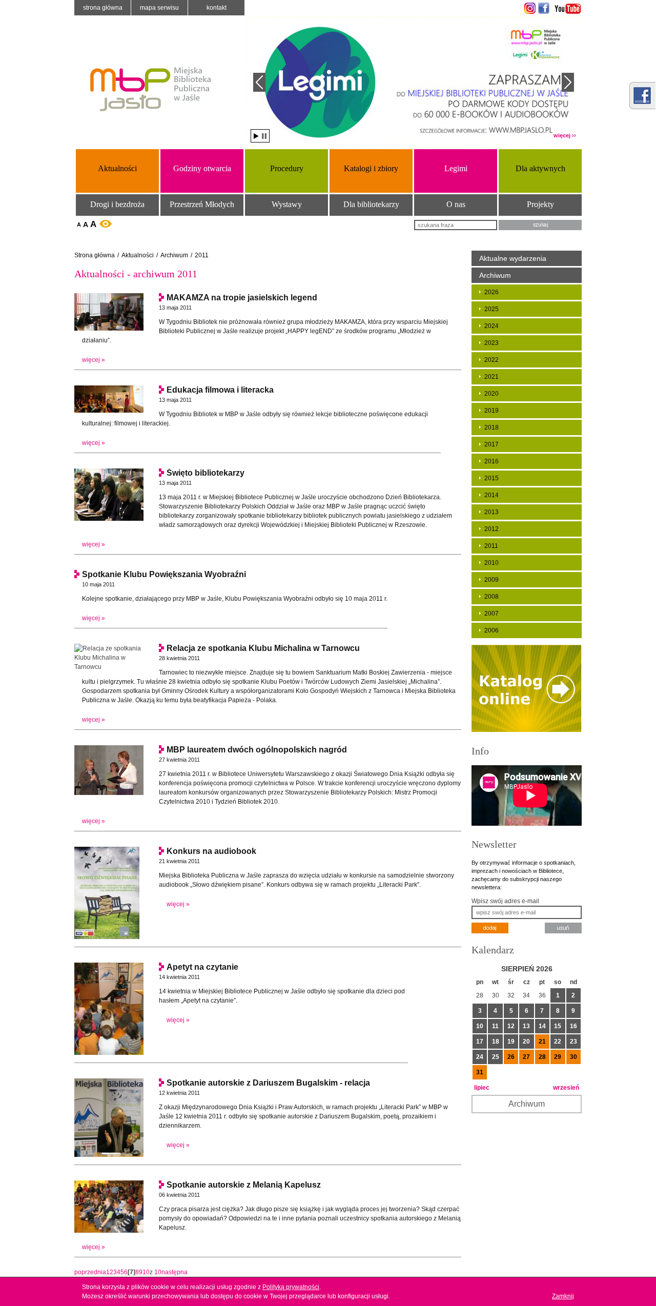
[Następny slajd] (568, 82)
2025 (491, 309)
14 (542, 1026)
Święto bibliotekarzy (205, 472)
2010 (491, 562)
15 (557, 1026)
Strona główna (102, 7)
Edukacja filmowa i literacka (220, 389)
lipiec (481, 1087)
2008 (491, 596)
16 (573, 1026)
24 (479, 1056)
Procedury (286, 168)
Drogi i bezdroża (117, 204)
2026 (491, 292)
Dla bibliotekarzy (371, 204)
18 (495, 1041)
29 (557, 1056)
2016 (491, 461)
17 (479, 1041)
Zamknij (563, 1296)
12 (511, 1026)
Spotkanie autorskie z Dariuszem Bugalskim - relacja (268, 1082)
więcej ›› (565, 135)
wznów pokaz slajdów (256, 136)
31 (479, 1072)
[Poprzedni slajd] (259, 82)
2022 (491, 359)
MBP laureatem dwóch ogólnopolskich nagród (257, 749)
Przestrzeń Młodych (202, 204)
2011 (202, 255)
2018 (491, 427)
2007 (491, 613)
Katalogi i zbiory (371, 168)
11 (495, 1026)
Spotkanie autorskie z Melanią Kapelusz (244, 1184)
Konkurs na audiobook (211, 851)
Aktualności (117, 168)
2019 (491, 410)
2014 (491, 495)
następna (174, 1272)
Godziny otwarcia (202, 168)
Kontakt (217, 7)
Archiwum (174, 255)
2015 (491, 478)
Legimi (455, 168)
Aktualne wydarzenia (512, 258)
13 (526, 1026)
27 (526, 1056)
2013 (491, 512)
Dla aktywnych (540, 168)
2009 (491, 579)
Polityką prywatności (290, 1287)
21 (542, 1041)
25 (495, 1056)
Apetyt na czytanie (202, 967)
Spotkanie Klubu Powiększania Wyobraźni (164, 574)
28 (542, 1056)
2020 (491, 393)
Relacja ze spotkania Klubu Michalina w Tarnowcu (263, 648)
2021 (491, 376)
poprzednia (90, 1272)
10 (146, 1272)
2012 (491, 529)
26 (511, 1056)
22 (557, 1041)
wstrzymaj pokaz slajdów (264, 136)
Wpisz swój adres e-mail (505, 901)
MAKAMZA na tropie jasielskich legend (242, 297)
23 (573, 1041)
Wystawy (287, 204)
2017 (491, 444)
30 (573, 1056)
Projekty (540, 204)
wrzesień (566, 1087)
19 (511, 1041)
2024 (491, 326)
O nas (455, 204)
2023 (491, 342)
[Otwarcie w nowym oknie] (529, 8)
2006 (491, 630)
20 (526, 1041)
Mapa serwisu (159, 7)
